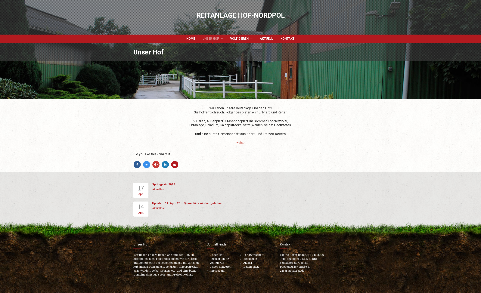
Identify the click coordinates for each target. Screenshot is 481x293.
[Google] (157, 164)
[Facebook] (138, 164)
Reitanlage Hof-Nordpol (241, 15)
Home (190, 38)
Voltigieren (239, 38)
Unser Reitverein (220, 266)
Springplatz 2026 (163, 184)
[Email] (175, 164)
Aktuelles (158, 189)
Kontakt (288, 38)
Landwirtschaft (253, 254)
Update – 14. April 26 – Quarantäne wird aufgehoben (187, 203)
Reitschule (250, 258)
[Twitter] (147, 164)
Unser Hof (211, 38)
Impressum (217, 270)
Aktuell (266, 38)
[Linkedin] (166, 164)
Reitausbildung (219, 258)
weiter (240, 142)
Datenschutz (251, 266)
